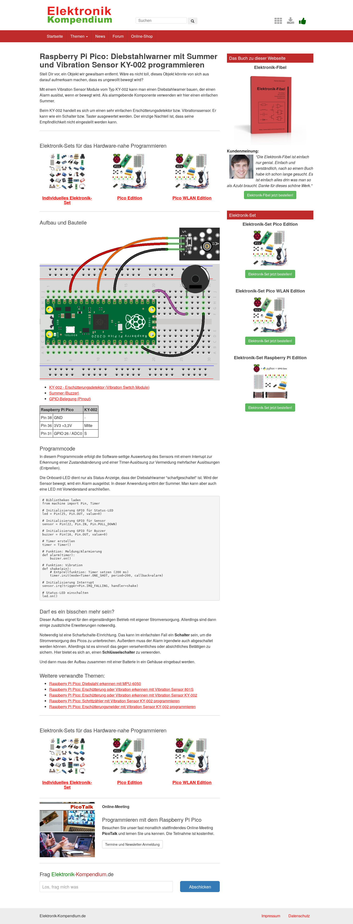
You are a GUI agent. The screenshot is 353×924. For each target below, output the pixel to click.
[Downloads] (288, 22)
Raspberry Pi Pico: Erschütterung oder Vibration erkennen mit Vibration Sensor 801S (121, 689)
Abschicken (200, 886)
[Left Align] (192, 21)
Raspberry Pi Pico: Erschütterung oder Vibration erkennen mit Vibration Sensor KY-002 (123, 695)
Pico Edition (129, 198)
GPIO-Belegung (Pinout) (70, 398)
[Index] (276, 22)
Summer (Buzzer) (64, 393)
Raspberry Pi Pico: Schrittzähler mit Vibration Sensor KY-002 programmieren (114, 701)
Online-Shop (142, 36)
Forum (118, 36)
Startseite (55, 36)
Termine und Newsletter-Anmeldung (132, 844)
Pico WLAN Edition (192, 198)
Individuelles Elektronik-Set (67, 200)
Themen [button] (77, 36)
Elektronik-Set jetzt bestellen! (270, 274)
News (100, 36)
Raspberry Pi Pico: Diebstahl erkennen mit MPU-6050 (95, 683)
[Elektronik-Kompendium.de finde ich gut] (300, 22)
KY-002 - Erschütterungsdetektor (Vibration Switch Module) (99, 387)
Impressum (271, 915)
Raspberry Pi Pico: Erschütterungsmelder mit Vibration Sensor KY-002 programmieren (122, 706)
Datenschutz (299, 915)
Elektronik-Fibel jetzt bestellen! (270, 195)
